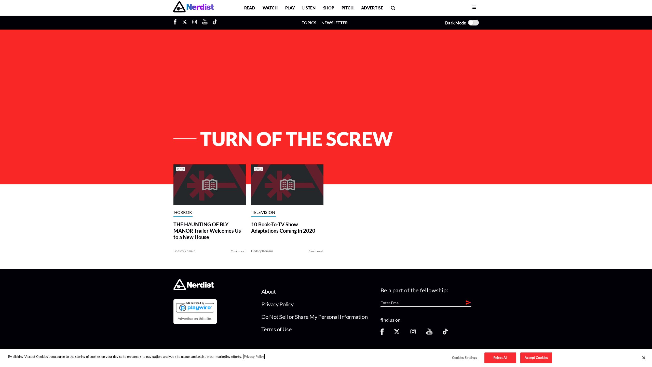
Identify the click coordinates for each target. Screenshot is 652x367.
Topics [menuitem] (309, 22)
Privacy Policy (277, 304)
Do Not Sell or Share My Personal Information (314, 316)
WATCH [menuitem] (270, 7)
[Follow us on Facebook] (382, 333)
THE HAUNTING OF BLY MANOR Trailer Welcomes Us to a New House (207, 230)
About (268, 291)
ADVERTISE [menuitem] (372, 7)
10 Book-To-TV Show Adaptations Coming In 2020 (283, 227)
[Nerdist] (193, 7)
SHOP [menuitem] (328, 7)
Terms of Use (276, 329)
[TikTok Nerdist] (215, 22)
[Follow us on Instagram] (413, 333)
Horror (183, 212)
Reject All (500, 358)
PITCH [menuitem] (347, 7)
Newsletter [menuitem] (334, 22)
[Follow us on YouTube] (429, 333)
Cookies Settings (464, 358)
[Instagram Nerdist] (194, 22)
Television (263, 212)
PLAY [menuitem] (290, 7)
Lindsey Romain (184, 251)
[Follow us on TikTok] (445, 333)
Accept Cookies (536, 358)
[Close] (643, 357)
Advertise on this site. (195, 319)
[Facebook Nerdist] (176, 22)
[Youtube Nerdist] (205, 22)
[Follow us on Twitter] (397, 333)
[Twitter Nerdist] (184, 22)
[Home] (193, 289)
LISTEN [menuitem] (308, 7)
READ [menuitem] (249, 7)
